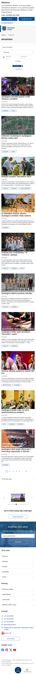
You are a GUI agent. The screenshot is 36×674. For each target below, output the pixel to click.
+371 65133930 (9, 622)
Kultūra (13, 110)
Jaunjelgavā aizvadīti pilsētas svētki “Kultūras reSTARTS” (15, 98)
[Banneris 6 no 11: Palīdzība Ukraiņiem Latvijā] (18, 498)
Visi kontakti (10, 639)
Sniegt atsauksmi (18, 517)
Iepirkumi (5, 561)
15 (26, 471)
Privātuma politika (7, 589)
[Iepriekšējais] (3, 498)
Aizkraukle (5, 188)
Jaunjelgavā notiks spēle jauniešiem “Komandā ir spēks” (15, 333)
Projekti (4, 566)
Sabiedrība (20, 424)
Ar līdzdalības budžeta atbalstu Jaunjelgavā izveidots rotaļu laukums (16, 214)
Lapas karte (6, 599)
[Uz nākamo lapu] (29, 471)
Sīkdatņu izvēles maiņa (9, 605)
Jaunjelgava (5, 110)
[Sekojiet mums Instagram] (6, 650)
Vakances (5, 556)
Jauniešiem (5, 268)
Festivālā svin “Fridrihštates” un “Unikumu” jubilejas (14, 253)
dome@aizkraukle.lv (10, 624)
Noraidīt (9, 19)
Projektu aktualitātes (25, 188)
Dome (4, 424)
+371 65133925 (8, 616)
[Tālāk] (32, 498)
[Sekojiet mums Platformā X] (10, 650)
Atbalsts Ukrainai (7, 385)
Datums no (8, 56)
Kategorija (6, 52)
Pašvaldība (5, 572)
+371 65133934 (9, 619)
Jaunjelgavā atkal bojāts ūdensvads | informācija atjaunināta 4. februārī (16, 450)
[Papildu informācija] (10, 633)
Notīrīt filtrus (18, 69)
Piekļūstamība (6, 594)
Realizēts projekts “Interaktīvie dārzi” (16, 176)
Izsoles (4, 577)
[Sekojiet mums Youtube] (14, 650)
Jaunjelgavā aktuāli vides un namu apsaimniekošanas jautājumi (15, 411)
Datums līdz (24, 56)
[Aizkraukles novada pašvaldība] (14, 30)
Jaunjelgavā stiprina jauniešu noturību (16, 293)
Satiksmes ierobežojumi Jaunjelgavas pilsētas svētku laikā (16, 137)
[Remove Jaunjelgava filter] (21, 66)
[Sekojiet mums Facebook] (2, 650)
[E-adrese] (5, 633)
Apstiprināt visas (27, 19)
